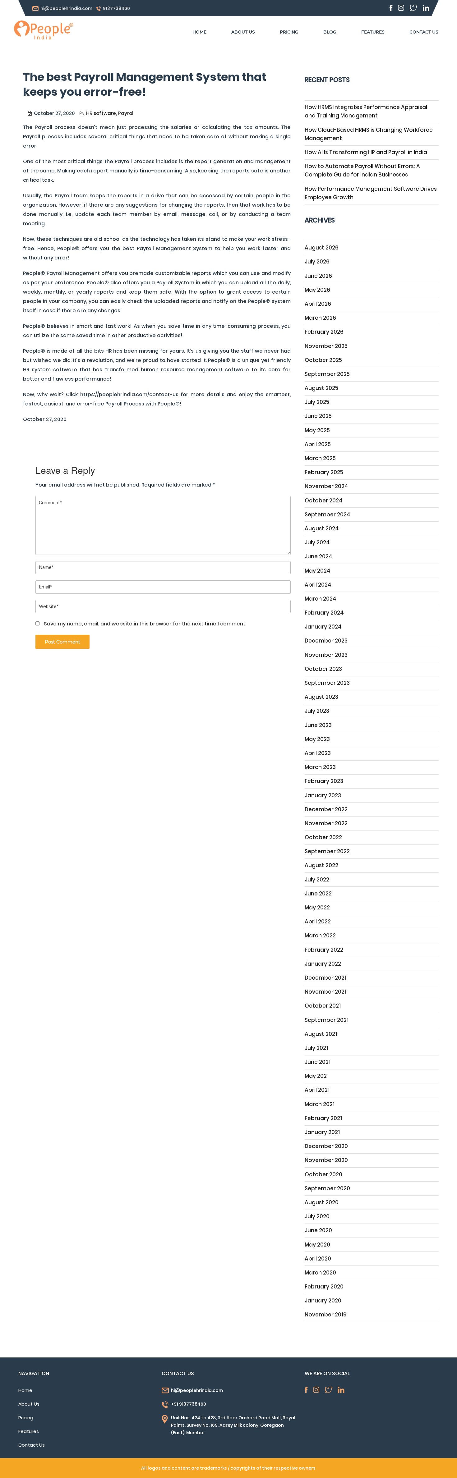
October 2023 (323, 669)
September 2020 (327, 1188)
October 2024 (324, 500)
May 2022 (317, 907)
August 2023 (321, 697)
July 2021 (316, 1048)
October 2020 (323, 1174)
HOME (199, 32)
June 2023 (318, 725)
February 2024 (324, 612)
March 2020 (320, 1272)
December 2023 (326, 640)
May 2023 (317, 739)
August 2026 (322, 247)
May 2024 (317, 570)
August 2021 (321, 1034)
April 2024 (318, 584)
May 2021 (317, 1076)
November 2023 (326, 655)
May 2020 (317, 1244)
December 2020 (326, 1146)
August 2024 (322, 528)
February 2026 (324, 332)
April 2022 (318, 921)
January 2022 (323, 964)
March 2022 (320, 935)
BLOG (329, 32)
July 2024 (317, 542)
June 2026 (318, 276)
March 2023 (320, 767)
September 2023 (327, 683)
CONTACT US (423, 32)
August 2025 (321, 388)
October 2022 (323, 837)
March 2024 (320, 598)
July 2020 (317, 1216)
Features (28, 1431)
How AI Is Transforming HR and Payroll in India (366, 152)
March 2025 (320, 458)
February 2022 (324, 950)
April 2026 (318, 304)
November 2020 (326, 1160)
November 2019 (326, 1314)
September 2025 (327, 374)
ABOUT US (243, 32)
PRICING (289, 32)
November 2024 (326, 486)
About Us (28, 1404)
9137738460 (116, 8)
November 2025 (326, 346)
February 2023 (324, 781)
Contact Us (31, 1445)
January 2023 (323, 795)
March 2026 (320, 318)
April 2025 (318, 444)
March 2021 (320, 1104)
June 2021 (317, 1062)
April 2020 (318, 1258)
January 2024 (323, 626)
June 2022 (318, 893)
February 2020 (324, 1286)
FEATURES (373, 32)
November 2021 (325, 991)
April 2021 (317, 1090)
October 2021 (323, 1005)
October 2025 (323, 360)
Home (25, 1390)
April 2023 (318, 753)
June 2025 (318, 416)
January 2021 (322, 1132)
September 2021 (327, 1020)
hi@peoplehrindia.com (66, 8)
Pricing (25, 1417)
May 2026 (317, 290)
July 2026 (317, 261)
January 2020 (323, 1300)
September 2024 (327, 514)
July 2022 (317, 879)
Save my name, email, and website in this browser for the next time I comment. (145, 623)
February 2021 (323, 1118)
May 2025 (317, 430)
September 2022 (327, 851)
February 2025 (324, 472)
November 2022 (326, 823)
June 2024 (318, 556)
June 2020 (318, 1230)
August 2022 (321, 865)
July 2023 (317, 711)
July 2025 (317, 402)
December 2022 (326, 809)
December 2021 (325, 978)
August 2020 (322, 1202)
